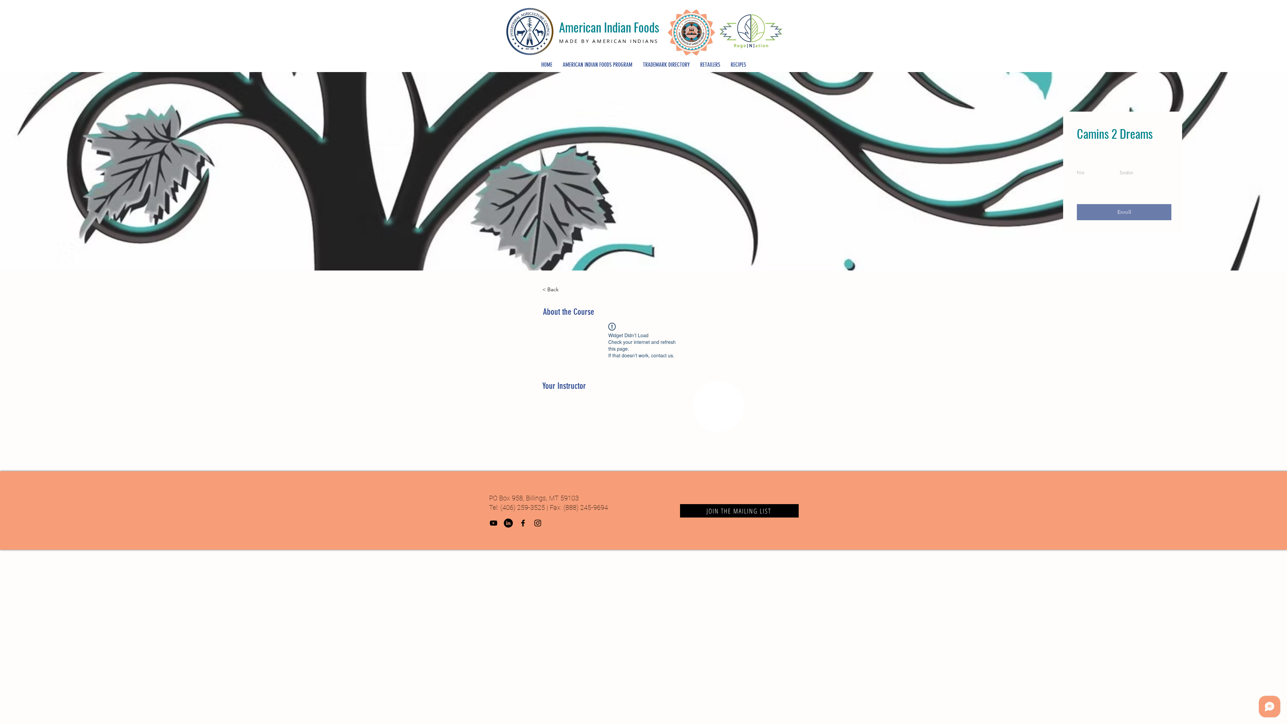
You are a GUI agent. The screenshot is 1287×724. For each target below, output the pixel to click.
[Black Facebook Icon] (523, 523)
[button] (1124, 212)
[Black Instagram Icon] (537, 523)
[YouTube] (493, 523)
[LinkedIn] (508, 523)
